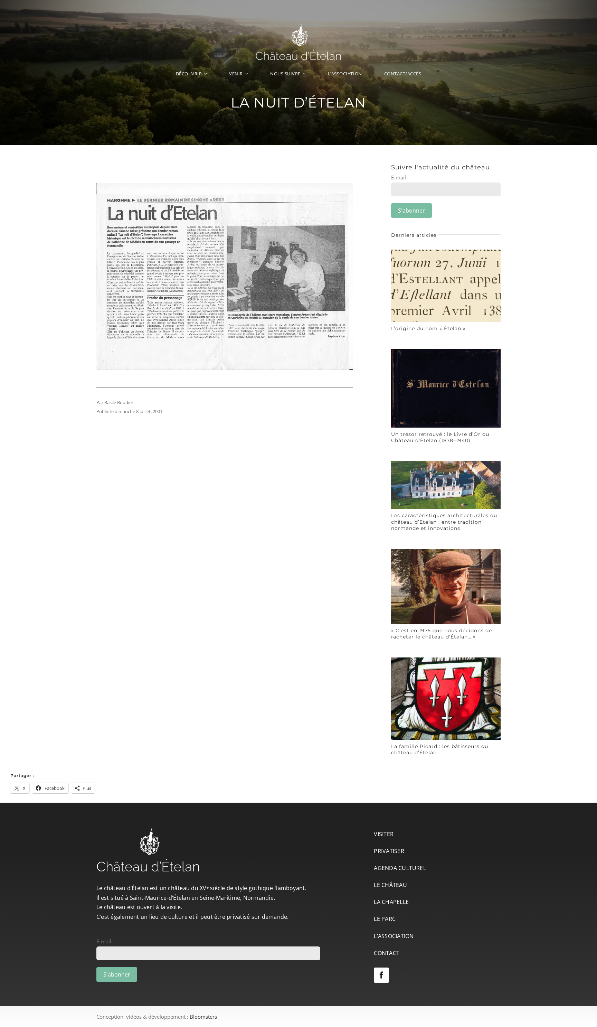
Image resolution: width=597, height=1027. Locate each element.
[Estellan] (446, 252)
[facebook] (381, 975)
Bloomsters (203, 1016)
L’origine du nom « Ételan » (428, 328)
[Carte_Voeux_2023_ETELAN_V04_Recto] (446, 463)
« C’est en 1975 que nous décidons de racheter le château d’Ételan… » (441, 633)
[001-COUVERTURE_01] (446, 351)
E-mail (398, 177)
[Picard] (446, 659)
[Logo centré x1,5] (298, 26)
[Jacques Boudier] (446, 551)
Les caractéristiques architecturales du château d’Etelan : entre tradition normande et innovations (444, 521)
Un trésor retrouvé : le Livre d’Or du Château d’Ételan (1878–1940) (440, 437)
